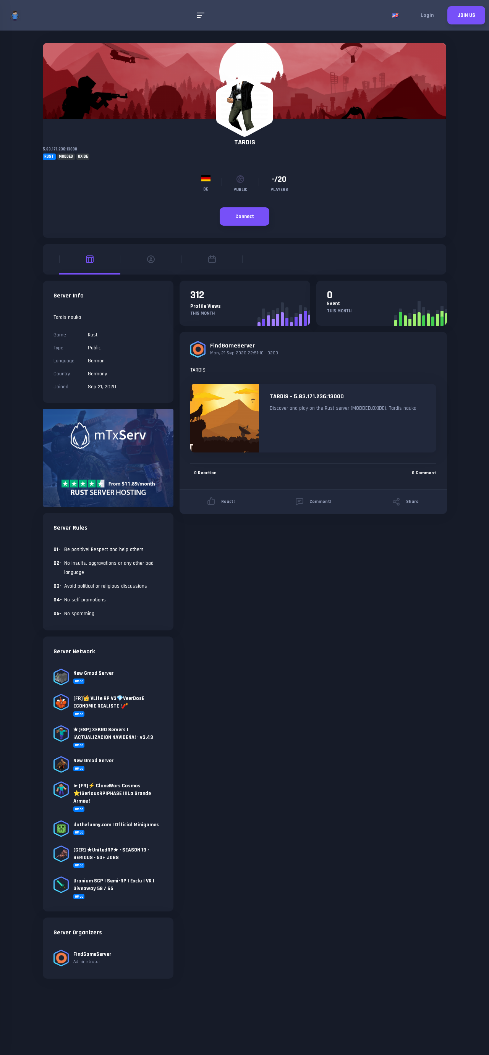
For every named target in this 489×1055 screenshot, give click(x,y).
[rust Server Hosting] (108, 458)
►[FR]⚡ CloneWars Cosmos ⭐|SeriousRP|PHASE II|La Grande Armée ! (112, 793)
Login (427, 15)
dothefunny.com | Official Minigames (116, 824)
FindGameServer (232, 346)
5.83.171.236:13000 (60, 149)
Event (333, 303)
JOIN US (466, 15)
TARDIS (244, 142)
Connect (244, 216)
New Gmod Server (93, 673)
